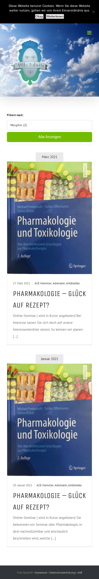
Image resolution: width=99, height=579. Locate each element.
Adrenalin (59, 283)
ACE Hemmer (43, 283)
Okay (39, 16)
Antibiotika (72, 283)
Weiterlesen (55, 16)
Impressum (41, 572)
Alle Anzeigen (49, 137)
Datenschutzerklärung (63, 572)
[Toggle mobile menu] (89, 32)
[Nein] (93, 11)
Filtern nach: (15, 115)
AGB (79, 572)
